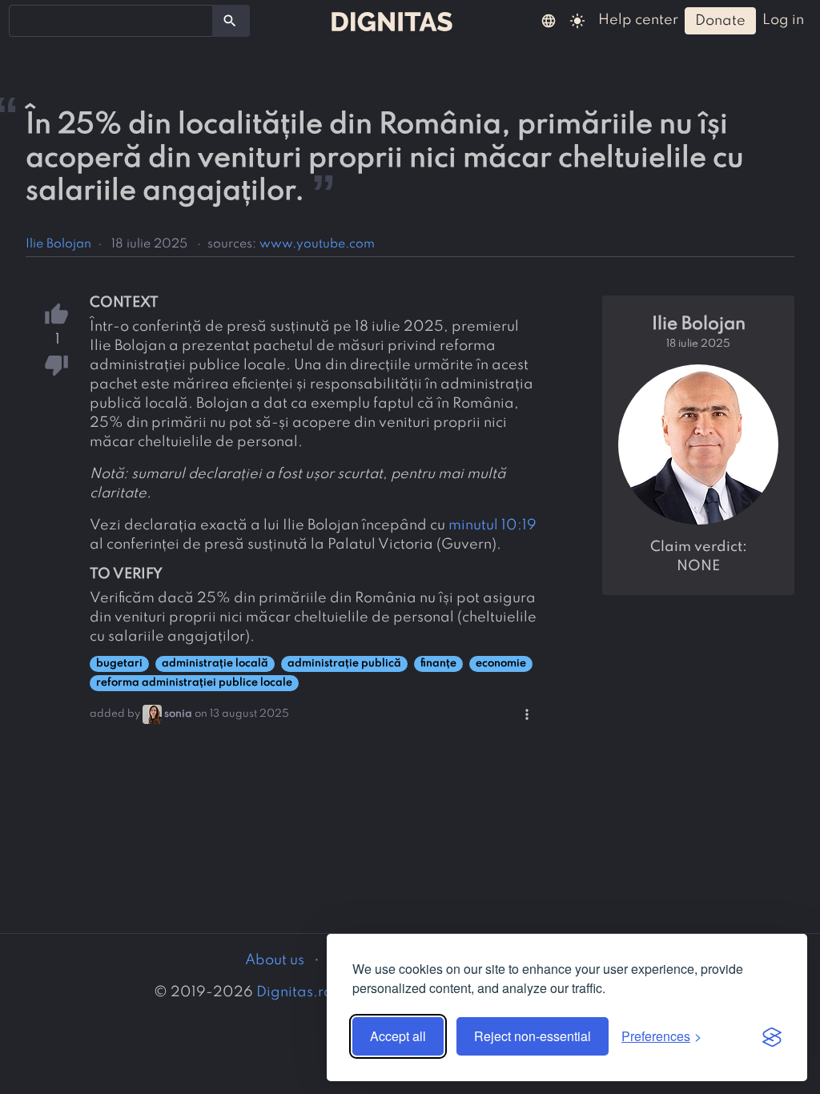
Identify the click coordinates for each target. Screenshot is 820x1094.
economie (501, 663)
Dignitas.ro (294, 992)
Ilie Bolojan (58, 244)
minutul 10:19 (492, 525)
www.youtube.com (317, 244)
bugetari (119, 663)
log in (783, 20)
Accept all (398, 1036)
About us (274, 960)
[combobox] (111, 21)
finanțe (438, 663)
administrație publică (344, 663)
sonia (178, 714)
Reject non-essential (532, 1036)
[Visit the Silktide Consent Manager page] (772, 1036)
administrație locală (215, 663)
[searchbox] (24, 20)
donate (720, 21)
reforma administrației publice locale (194, 683)
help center (638, 20)
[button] (548, 20)
